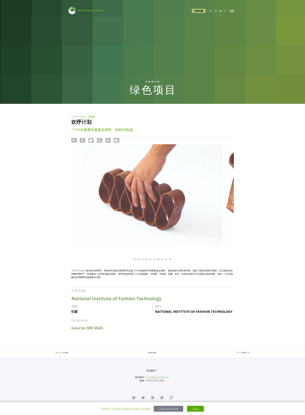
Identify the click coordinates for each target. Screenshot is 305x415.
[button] (74, 140)
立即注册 (198, 10)
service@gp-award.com (156, 377)
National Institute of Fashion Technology (194, 311)
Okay (195, 409)
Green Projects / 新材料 (83, 116)
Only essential (168, 409)
